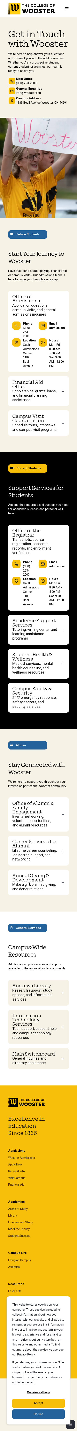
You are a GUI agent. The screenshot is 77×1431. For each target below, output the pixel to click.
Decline (38, 1414)
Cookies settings (38, 1392)
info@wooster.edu (28, 93)
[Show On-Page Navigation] (70, 1424)
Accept (38, 1403)
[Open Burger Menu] (67, 8)
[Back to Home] (31, 9)
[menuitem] (21, 1157)
